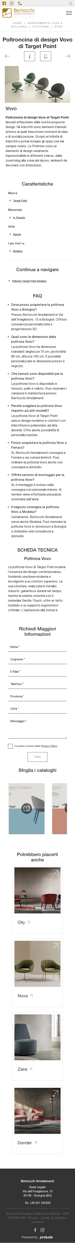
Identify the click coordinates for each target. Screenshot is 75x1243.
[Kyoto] (67, 56)
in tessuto (19, 217)
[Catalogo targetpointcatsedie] (26, 808)
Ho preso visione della (35, 745)
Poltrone (40, 27)
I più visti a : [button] (17, 243)
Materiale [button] (15, 210)
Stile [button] (11, 226)
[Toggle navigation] (69, 13)
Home (17, 23)
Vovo (59, 27)
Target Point (20, 200)
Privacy (33, 1217)
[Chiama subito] (20, 3)
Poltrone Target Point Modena (29, 280)
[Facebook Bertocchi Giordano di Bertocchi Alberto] (34, 1229)
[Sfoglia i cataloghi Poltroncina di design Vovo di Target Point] (45, 56)
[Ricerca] (70, 3)
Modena (17, 251)
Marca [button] (12, 193)
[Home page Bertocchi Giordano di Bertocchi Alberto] (18, 13)
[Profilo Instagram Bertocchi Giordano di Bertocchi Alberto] (11, 3)
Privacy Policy (49, 745)
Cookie (45, 1217)
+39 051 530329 (40, 1202)
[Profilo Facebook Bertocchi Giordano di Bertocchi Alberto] (4, 3)
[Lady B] (7, 56)
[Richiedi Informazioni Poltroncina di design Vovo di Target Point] (29, 56)
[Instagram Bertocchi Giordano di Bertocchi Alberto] (41, 1229)
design (17, 234)
